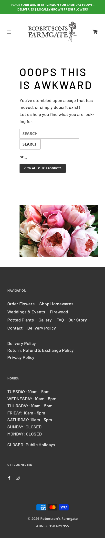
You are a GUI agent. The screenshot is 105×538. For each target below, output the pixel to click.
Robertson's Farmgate (59, 518)
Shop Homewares (56, 303)
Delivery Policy (41, 328)
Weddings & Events (26, 311)
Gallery (45, 319)
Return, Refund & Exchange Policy (40, 350)
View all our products (43, 168)
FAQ (60, 319)
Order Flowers (21, 303)
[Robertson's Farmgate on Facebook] (9, 477)
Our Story (77, 319)
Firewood (59, 311)
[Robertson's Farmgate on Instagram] (18, 477)
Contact (15, 328)
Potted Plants (20, 319)
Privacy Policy (20, 357)
